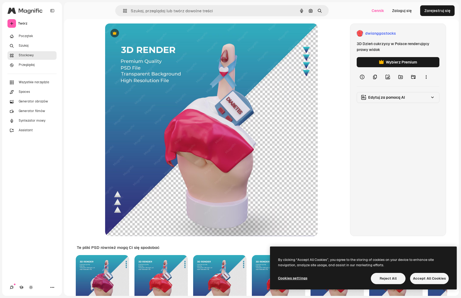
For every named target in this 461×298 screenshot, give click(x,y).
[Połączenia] (11, 287)
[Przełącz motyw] (31, 287)
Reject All (388, 278)
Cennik (378, 10)
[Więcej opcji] (426, 76)
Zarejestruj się (437, 10)
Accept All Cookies (429, 278)
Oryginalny (142, 33)
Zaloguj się (402, 10)
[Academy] (21, 287)
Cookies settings (292, 278)
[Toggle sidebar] (52, 10)
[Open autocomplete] (123, 11)
